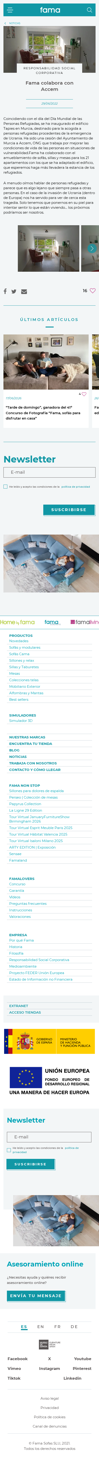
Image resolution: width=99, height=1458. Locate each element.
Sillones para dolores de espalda (36, 791)
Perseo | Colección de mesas (33, 797)
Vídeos (14, 897)
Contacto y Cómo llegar (35, 769)
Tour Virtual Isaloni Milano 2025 (36, 841)
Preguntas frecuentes (28, 903)
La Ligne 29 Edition (25, 810)
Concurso (17, 884)
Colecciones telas (23, 680)
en (41, 1326)
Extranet (18, 1006)
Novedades (18, 641)
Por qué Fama (21, 940)
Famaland (18, 860)
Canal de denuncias (50, 1426)
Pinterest (82, 1368)
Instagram (49, 1368)
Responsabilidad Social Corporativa (39, 960)
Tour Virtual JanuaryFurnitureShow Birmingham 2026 (39, 819)
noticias (14, 23)
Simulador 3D (20, 720)
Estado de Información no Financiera (41, 979)
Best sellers (18, 699)
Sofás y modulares (24, 647)
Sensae (15, 854)
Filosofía (16, 953)
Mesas (14, 673)
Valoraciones (20, 916)
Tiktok (14, 1378)
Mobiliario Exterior (24, 686)
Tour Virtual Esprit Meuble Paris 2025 (40, 828)
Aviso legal (50, 1398)
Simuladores (22, 715)
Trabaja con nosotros (33, 763)
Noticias (18, 756)
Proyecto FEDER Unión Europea (36, 973)
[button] (89, 10)
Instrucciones (20, 910)
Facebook (18, 1358)
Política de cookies (49, 1417)
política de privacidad (75, 486)
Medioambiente (23, 966)
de (74, 1326)
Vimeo (14, 1368)
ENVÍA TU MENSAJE (36, 1295)
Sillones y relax (21, 660)
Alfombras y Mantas (26, 693)
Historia (15, 947)
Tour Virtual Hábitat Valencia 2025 (38, 834)
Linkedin (73, 1378)
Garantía (16, 890)
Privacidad (50, 1407)
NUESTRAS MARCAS (27, 737)
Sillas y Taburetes (24, 667)
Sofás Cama (19, 654)
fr (57, 1326)
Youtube (82, 1358)
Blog (14, 750)
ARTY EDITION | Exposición (32, 847)
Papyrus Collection (25, 804)
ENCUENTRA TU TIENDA (30, 743)
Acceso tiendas (25, 1012)
